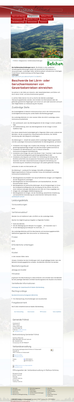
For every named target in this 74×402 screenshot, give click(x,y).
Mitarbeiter (33, 390)
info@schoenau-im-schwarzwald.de (23, 365)
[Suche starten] (11, 13)
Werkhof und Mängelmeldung (19, 394)
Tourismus (43, 22)
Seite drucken (31, 311)
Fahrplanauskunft (18, 356)
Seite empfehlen (57, 311)
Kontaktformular (18, 331)
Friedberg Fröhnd (46, 19)
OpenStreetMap (18, 355)
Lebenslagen (33, 391)
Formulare (32, 394)
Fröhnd (16, 61)
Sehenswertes (32, 22)
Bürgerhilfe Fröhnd (32, 19)
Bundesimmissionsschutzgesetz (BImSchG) (25, 295)
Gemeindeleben (17, 19)
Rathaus (49, 393)
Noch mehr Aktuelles (19, 16)
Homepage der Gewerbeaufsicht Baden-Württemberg (28, 287)
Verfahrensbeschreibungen (37, 393)
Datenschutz (15, 393)
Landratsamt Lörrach (18, 196)
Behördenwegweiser (35, 388)
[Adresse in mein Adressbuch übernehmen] (53, 351)
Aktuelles (49, 388)
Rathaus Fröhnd (46, 16)
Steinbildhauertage (18, 22)
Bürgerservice (33, 16)
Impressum (15, 391)
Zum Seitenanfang (18, 311)
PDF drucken (43, 311)
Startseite (14, 388)
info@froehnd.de (22, 329)
